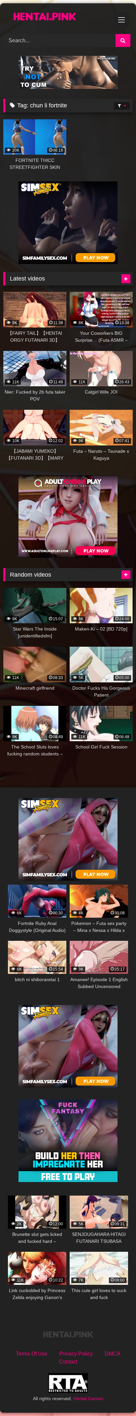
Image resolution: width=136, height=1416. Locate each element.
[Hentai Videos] (55, 18)
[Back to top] (115, 1396)
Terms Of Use (32, 1354)
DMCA (112, 1354)
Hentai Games (88, 1398)
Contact (68, 1361)
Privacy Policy (76, 1354)
